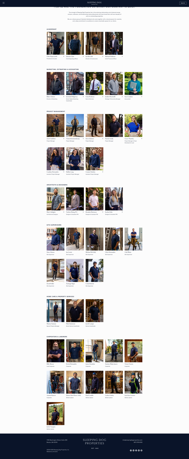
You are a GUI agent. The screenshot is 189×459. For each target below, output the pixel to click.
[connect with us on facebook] (136, 450)
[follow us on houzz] (139, 450)
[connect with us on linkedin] (133, 450)
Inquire (183, 3)
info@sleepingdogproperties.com (132, 440)
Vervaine (55, 451)
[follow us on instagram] (131, 450)
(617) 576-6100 (138, 442)
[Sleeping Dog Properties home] (94, 3)
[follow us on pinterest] (141, 450)
